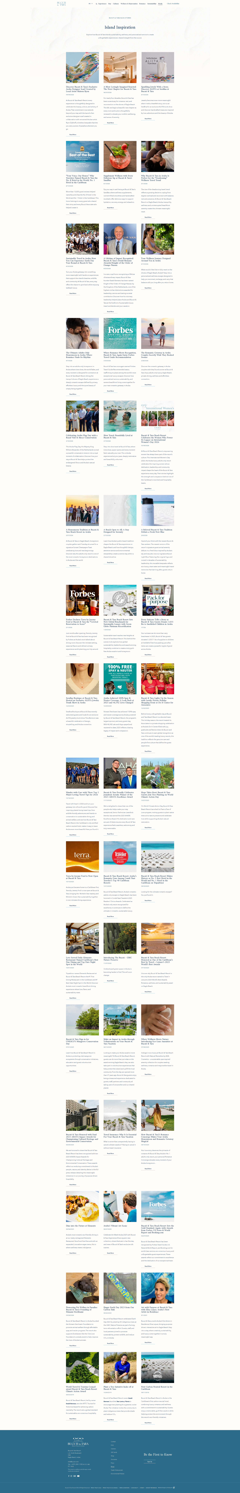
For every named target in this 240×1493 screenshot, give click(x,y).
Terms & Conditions (124, 1487)
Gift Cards (114, 1452)
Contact (113, 1441)
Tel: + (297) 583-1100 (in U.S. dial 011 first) (79, 1465)
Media (160, 3)
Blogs (112, 1466)
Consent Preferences (151, 1487)
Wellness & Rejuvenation (129, 3)
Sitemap (142, 1487)
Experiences (102, 3)
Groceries (114, 1459)
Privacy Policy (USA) (96, 1487)
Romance (142, 3)
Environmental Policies (117, 1474)
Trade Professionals (117, 1470)
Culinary (116, 3)
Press (112, 1463)
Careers (113, 1449)
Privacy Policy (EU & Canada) (110, 1487)
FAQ (112, 1445)
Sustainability (151, 3)
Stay (109, 3)
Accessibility (134, 1487)
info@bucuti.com (73, 1462)
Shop (112, 1456)
